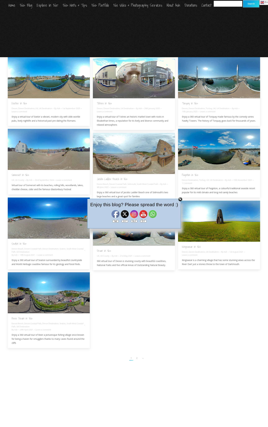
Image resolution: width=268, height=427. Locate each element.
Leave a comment (19, 111)
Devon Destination (26, 108)
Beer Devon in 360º (22, 318)
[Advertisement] (134, 34)
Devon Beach (102, 184)
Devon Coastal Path (118, 184)
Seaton (63, 248)
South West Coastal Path (147, 184)
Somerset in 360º (20, 175)
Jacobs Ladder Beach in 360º (112, 179)
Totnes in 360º (104, 103)
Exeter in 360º (19, 103)
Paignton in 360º (190, 175)
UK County (19, 180)
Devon (14, 108)
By (57, 108)
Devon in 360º (104, 251)
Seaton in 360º (19, 243)
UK (37, 108)
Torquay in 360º (190, 103)
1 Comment (187, 183)
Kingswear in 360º (191, 247)
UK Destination (45, 108)
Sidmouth (131, 184)
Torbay (209, 108)
